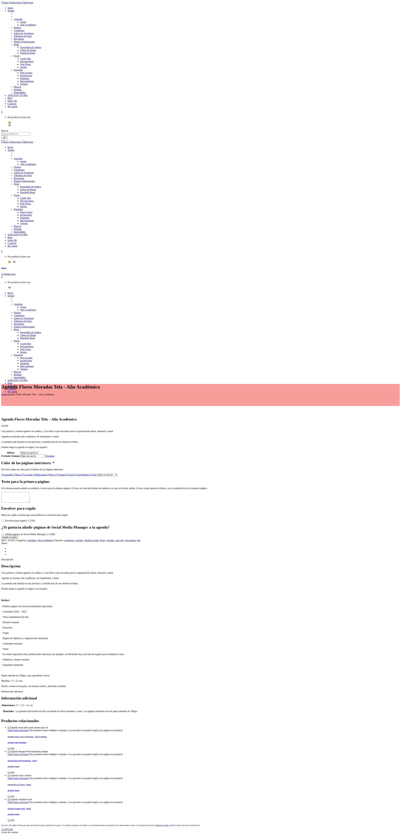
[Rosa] (17, 474)
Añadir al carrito (10, 537)
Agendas (31, 540)
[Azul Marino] (82, 474)
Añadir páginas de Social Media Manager (30, 534)
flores (102, 540)
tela (138, 540)
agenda (79, 540)
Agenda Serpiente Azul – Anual (19, 808)
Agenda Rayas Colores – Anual (19, 785)
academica (69, 540)
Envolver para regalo (20, 520)
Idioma (10, 452)
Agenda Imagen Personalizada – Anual (22, 761)
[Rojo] (51, 474)
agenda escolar (91, 540)
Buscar (4, 130)
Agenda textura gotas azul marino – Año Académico (27, 737)
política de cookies (162, 825)
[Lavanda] (27, 474)
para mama (130, 540)
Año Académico (45, 540)
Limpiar (51, 456)
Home (4, 394)
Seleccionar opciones (18, 730)
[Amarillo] (7, 474)
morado (110, 540)
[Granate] (60, 474)
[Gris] (93, 474)
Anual (17, 766)
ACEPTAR (7, 829)
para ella (119, 540)
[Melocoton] (40, 474)
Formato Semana (10, 456)
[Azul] (70, 474)
